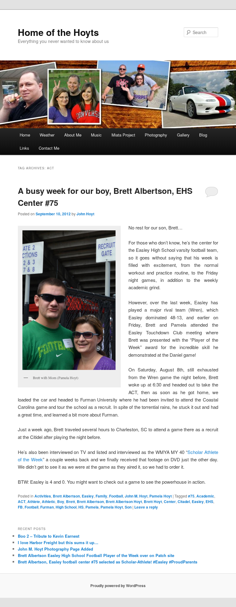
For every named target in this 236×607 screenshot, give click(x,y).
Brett (70, 501)
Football (116, 496)
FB (20, 507)
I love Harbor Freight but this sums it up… (58, 542)
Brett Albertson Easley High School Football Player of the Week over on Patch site (96, 555)
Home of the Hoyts (58, 32)
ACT (22, 501)
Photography (156, 135)
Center (170, 501)
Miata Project (123, 135)
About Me (72, 135)
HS (81, 507)
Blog (203, 135)
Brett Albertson (66, 496)
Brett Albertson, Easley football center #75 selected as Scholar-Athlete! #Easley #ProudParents (107, 562)
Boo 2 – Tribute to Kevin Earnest (48, 536)
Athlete (33, 501)
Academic (205, 496)
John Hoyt (85, 214)
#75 (191, 496)
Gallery (183, 135)
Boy (60, 501)
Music (96, 135)
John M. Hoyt (136, 496)
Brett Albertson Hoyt (124, 501)
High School (66, 507)
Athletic (48, 501)
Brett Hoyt (153, 501)
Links (24, 148)
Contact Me (49, 148)
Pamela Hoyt (160, 496)
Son (128, 507)
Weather (47, 135)
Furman (47, 507)
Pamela (92, 507)
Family (101, 496)
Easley (88, 496)
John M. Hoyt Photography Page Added (55, 549)
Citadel (184, 501)
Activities (42, 496)
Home (25, 135)
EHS (209, 501)
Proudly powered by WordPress (118, 585)
